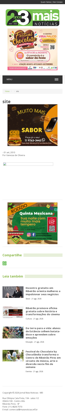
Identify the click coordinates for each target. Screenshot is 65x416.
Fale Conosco (57, 2)
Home (7, 91)
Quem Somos (46, 2)
